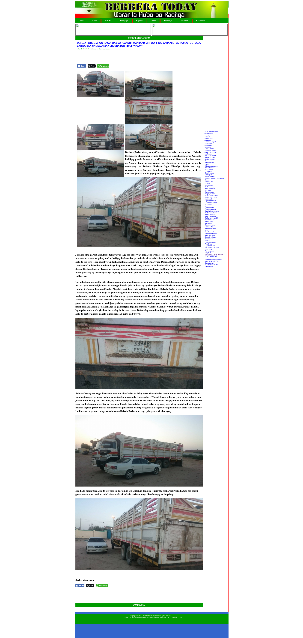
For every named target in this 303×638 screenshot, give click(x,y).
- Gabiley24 (208, 175)
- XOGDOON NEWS (211, 265)
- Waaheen (208, 249)
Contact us (200, 21)
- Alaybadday (208, 138)
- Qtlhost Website (210, 209)
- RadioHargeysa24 (211, 218)
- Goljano (207, 183)
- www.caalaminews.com (212, 258)
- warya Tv (207, 252)
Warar (94, 21)
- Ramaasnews (209, 220)
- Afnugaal (207, 135)
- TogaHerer (208, 244)
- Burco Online (209, 162)
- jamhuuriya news (210, 197)
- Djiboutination (209, 168)
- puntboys (207, 204)
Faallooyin (168, 21)
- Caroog (207, 164)
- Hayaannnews (209, 188)
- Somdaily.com (209, 235)
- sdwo (206, 230)
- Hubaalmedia (209, 192)
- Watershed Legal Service (213, 254)
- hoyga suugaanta (211, 195)
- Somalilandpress (210, 233)
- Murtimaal (208, 199)
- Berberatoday (209, 157)
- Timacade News (210, 242)
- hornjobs (207, 190)
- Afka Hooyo (208, 133)
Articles (108, 21)
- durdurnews (208, 169)
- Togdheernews (209, 246)
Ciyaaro (139, 21)
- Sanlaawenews (210, 228)
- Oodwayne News (210, 202)
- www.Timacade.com (211, 261)
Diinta (153, 21)
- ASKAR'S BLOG (210, 152)
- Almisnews (208, 145)
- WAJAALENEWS (210, 256)
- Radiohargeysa (210, 216)
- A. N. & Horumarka (211, 131)
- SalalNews (208, 223)
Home (81, 21)
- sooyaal (207, 240)
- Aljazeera (207, 140)
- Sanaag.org (208, 227)
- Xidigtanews (209, 263)
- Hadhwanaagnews (211, 187)
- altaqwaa (207, 147)
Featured (184, 21)
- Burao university (210, 161)
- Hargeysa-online (210, 194)
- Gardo (206, 180)
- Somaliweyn (208, 239)
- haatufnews (208, 185)
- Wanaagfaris (209, 251)
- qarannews (208, 206)
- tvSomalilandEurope (211, 247)
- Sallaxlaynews (209, 225)
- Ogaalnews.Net (210, 201)
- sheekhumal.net (210, 232)
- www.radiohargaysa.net (213, 259)
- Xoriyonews (208, 266)
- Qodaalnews (209, 207)
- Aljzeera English (210, 142)
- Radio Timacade (210, 214)
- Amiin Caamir (209, 149)
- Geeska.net (208, 181)
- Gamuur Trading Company (214, 178)
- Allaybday (208, 143)
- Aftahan (207, 136)
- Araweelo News (210, 150)
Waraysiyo (123, 21)
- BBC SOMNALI (210, 156)
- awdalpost (208, 154)
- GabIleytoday (209, 176)
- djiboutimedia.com (211, 166)
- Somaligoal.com (210, 237)
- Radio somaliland (210, 213)
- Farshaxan (208, 171)
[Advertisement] (134, 57)
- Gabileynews (209, 173)
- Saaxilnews (208, 221)
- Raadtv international (211, 211)
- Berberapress (209, 159)
